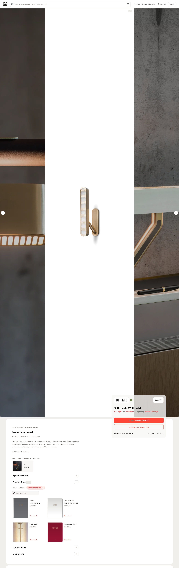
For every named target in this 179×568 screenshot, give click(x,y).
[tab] (14, 488)
